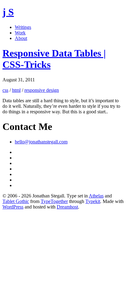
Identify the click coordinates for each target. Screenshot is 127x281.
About (21, 38)
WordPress (12, 206)
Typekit (92, 201)
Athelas (96, 195)
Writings (23, 27)
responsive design (41, 90)
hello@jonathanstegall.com (41, 141)
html (16, 90)
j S (8, 12)
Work (20, 32)
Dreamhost (67, 206)
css (5, 90)
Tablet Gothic (15, 201)
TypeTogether (54, 201)
